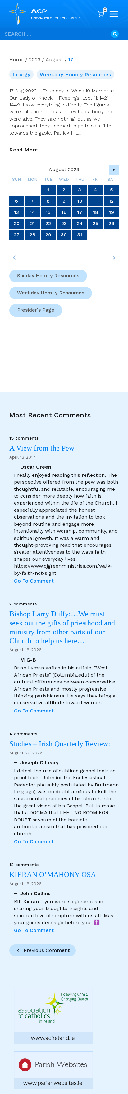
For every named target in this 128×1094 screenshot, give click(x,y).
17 (79, 212)
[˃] (114, 257)
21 (32, 223)
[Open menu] (114, 14)
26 (111, 223)
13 (16, 212)
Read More (23, 150)
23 (64, 223)
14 (32, 212)
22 (48, 223)
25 (95, 223)
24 (80, 223)
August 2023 (64, 169)
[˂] (14, 257)
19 (111, 212)
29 (48, 235)
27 (17, 235)
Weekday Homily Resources (75, 74)
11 (96, 201)
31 (79, 235)
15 (48, 212)
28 (32, 235)
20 (17, 223)
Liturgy (21, 74)
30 (64, 235)
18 (95, 212)
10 (79, 201)
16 (64, 212)
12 (111, 201)
